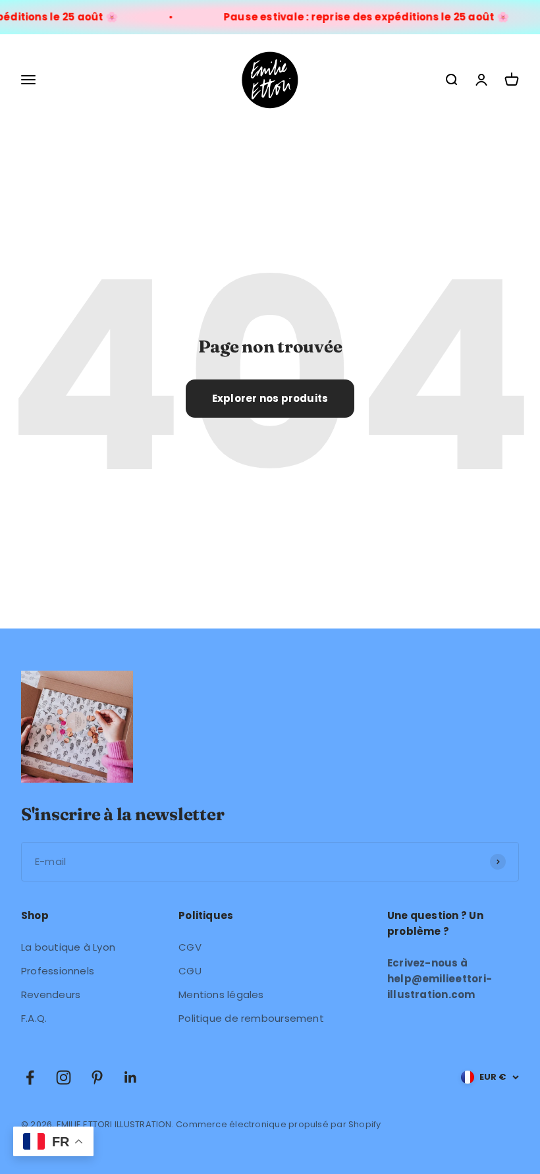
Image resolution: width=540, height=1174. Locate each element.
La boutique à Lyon (68, 947)
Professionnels (57, 971)
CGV (190, 947)
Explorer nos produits (270, 398)
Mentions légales (221, 994)
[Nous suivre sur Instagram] (63, 1077)
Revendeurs (50, 994)
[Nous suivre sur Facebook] (30, 1077)
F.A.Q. (34, 1018)
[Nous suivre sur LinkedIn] (131, 1077)
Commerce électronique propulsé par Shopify (278, 1124)
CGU (190, 971)
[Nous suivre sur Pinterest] (97, 1077)
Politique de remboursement (251, 1018)
